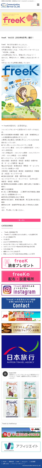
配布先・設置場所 (17, 126)
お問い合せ (6, 463)
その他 (5, 239)
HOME (4, 461)
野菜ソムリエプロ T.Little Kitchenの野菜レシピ (17, 254)
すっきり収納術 (8, 237)
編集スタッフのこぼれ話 (10, 251)
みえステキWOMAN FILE (11, 242)
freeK (17, 461)
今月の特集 (6, 249)
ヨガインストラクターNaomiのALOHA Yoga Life (17, 246)
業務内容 (11, 461)
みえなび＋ (25, 461)
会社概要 (32, 461)
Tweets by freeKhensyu (9, 423)
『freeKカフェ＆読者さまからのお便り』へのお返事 (19, 234)
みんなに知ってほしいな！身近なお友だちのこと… (18, 244)
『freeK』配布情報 (9, 232)
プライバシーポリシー (17, 463)
